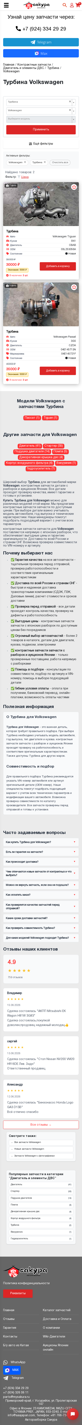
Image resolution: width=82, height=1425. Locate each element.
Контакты (10, 1336)
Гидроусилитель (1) (41, 468)
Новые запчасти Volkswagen (29, 1149)
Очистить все (60, 162)
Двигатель (41, 1185)
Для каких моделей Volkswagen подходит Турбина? (37, 938)
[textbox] (39, 119)
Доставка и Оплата (57, 1319)
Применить (41, 129)
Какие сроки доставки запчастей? (27, 918)
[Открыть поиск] (64, 5)
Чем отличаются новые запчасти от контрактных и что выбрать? (38, 873)
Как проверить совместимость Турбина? (30, 928)
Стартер (41, 1191)
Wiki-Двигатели (54, 1336)
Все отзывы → (41, 1125)
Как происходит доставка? (22, 862)
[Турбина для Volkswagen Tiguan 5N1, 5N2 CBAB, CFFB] (41, 204)
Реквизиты (18, 1293)
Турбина (41, 1225)
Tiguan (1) (50, 418)
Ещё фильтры (43, 143)
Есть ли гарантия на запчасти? (24, 852)
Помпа (41, 1205)
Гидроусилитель (41, 1239)
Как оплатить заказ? (18, 895)
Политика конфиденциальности (26, 1283)
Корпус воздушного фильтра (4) (29, 463)
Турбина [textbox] (39, 101)
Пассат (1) (32, 418)
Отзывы (9, 1319)
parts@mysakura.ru (16, 1397)
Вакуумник (41, 1232)
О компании (51, 1328)
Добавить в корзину (58, 266)
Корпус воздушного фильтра (41, 1219)
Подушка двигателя (41, 1198)
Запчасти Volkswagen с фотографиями (34, 1156)
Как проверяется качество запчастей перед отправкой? (33, 907)
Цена (25, 177)
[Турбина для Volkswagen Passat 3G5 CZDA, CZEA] (41, 304)
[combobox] (41, 102)
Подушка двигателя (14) (32, 451)
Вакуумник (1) (66, 463)
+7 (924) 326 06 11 (16, 1392)
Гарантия (9, 1328)
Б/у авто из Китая (16, 1345)
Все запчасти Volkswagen (27, 1142)
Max (44, 53)
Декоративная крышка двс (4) (41, 457)
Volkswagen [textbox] (39, 110)
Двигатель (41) (30, 446)
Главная (8, 1310)
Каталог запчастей (56, 1310)
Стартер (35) (53, 446)
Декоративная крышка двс (41, 1212)
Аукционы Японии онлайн (55, 1347)
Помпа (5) (60, 451)
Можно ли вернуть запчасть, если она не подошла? (37, 885)
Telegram (44, 42)
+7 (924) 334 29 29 (44, 29)
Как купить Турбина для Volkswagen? (28, 842)
